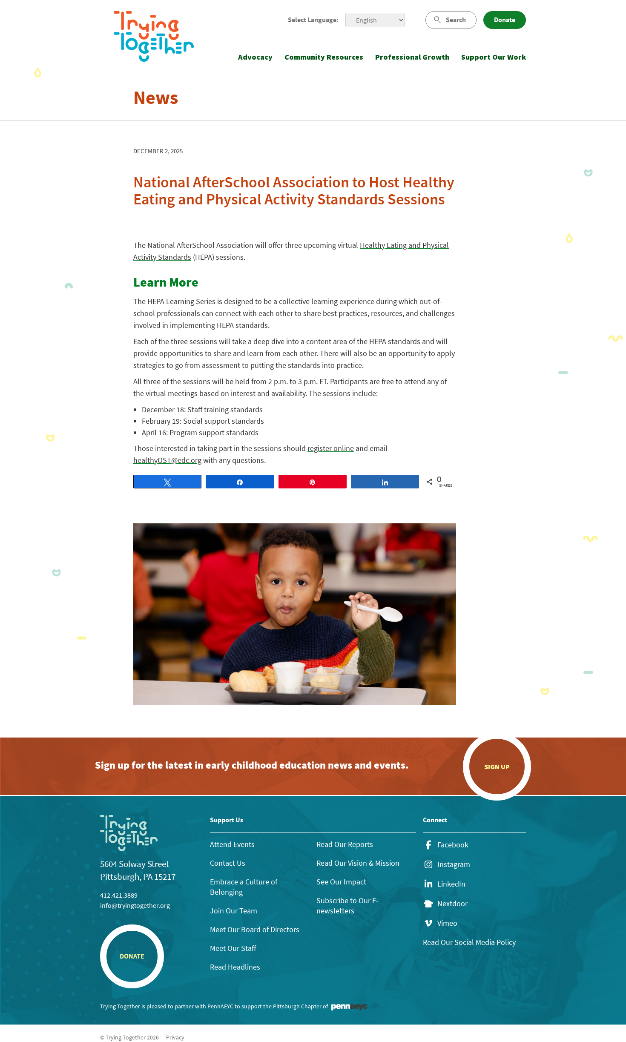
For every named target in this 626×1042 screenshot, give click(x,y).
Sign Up (497, 766)
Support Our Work (493, 57)
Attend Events (232, 844)
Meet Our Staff (233, 948)
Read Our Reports (344, 844)
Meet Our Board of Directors (254, 929)
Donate (504, 19)
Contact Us (227, 863)
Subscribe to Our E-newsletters (347, 906)
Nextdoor (452, 903)
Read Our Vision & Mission (357, 863)
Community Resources (323, 57)
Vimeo (447, 923)
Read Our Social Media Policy (469, 942)
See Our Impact (341, 882)
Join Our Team (233, 911)
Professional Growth (412, 57)
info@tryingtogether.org (135, 905)
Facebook (452, 845)
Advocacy (255, 57)
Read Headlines (235, 967)
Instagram (453, 864)
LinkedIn (451, 884)
